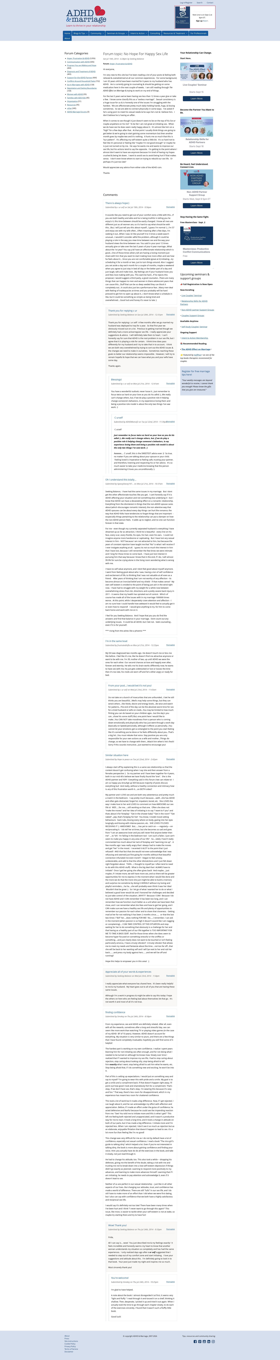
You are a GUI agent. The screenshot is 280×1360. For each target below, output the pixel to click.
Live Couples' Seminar (192, 295)
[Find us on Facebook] (195, 1342)
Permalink (170, 207)
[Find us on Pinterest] (199, 1342)
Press (67, 1338)
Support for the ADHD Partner (79, 77)
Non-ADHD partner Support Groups (198, 310)
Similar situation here (116, 755)
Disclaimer (69, 1351)
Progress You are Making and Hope (81, 65)
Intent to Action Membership (195, 338)
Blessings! (116, 379)
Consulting (155, 33)
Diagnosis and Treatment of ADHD (81, 71)
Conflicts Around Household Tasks (81, 81)
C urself (118, 417)
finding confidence (115, 1012)
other (69, 108)
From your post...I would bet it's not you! (130, 685)
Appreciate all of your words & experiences (128, 971)
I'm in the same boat (116, 641)
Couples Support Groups (193, 315)
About (67, 38)
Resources (71, 105)
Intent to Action (137, 33)
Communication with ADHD (78, 62)
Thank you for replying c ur (122, 310)
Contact (210, 2)
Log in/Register (186, 2)
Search (199, 2)
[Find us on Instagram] (213, 1342)
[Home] (86, 15)
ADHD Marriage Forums (77, 112)
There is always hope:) (117, 203)
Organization (72, 101)
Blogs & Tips (79, 33)
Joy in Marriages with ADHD (78, 84)
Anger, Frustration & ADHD (121, 64)
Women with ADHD (75, 94)
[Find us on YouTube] (204, 1342)
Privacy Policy (70, 1346)
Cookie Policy (70, 1344)
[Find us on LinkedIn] (208, 1342)
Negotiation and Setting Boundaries (82, 88)
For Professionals (198, 33)
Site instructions (71, 1341)
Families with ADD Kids (76, 98)
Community (96, 33)
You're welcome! (120, 1277)
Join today (202, 17)
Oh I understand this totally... (120, 479)
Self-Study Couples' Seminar (194, 326)
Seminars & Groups (116, 33)
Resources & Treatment (174, 33)
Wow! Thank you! (117, 1225)
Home (67, 33)
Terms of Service (71, 1349)
